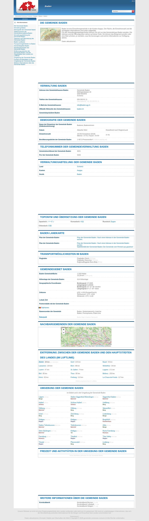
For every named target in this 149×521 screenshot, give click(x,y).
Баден (113, 221)
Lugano (105, 370)
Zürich (41, 362)
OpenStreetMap (99, 346)
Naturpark (43, 317)
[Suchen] (133, 11)
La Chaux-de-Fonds (110, 377)
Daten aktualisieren (69, 41)
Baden (48, 6)
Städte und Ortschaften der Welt (58, 518)
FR (132, 1)
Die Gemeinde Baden (53, 22)
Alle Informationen (22, 22)
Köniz (41, 377)
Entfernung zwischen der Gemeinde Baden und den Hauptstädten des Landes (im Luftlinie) (23, 53)
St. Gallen (74, 370)
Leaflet (86, 346)
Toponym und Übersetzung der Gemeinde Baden (73, 217)
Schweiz (80, 166)
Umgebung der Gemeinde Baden (61, 388)
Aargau (35, 16)
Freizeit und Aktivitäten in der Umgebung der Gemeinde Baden (83, 451)
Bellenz (105, 373)
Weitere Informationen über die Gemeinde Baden (74, 498)
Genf (72, 362)
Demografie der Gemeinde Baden (62, 120)
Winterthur (106, 366)
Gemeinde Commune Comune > (24, 16)
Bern (72, 366)
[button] (63, 329)
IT (134, 1)
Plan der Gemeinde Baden (86, 237)
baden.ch (80, 109)
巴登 (50, 226)
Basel (105, 362)
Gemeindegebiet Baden (55, 269)
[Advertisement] (86, 64)
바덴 (82, 221)
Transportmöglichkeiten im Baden (64, 254)
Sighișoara (45, 307)
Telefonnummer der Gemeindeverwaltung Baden (74, 146)
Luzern (41, 370)
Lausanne (42, 366)
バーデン (51, 221)
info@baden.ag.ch (83, 105)
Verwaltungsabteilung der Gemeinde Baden (71, 162)
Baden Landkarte (52, 233)
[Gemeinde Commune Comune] (27, 10)
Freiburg (74, 377)
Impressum (74, 516)
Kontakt (42, 518)
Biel (40, 373)
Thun (72, 373)
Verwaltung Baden (53, 85)
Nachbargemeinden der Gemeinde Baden (68, 324)
